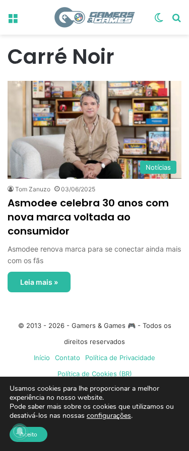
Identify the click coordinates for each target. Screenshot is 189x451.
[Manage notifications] (20, 431)
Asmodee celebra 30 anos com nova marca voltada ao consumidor (88, 217)
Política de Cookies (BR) (94, 374)
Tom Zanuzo (32, 189)
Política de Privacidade (120, 358)
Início (42, 358)
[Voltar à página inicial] (94, 17)
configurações (109, 415)
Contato (67, 358)
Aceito (28, 434)
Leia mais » (39, 282)
